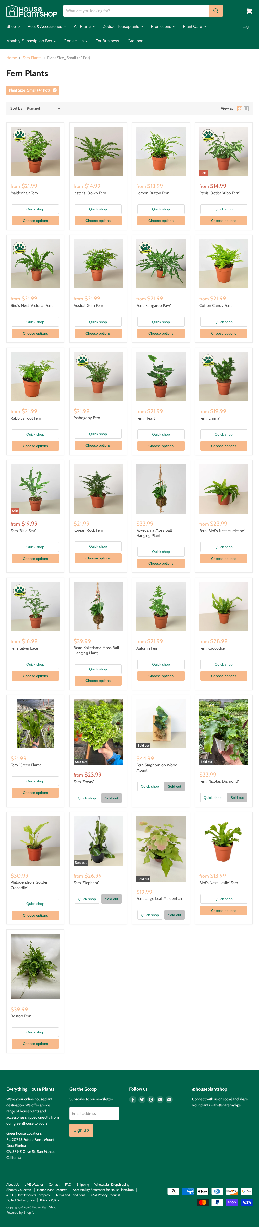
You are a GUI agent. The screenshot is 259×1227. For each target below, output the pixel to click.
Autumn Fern (147, 648)
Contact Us (74, 41)
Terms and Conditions (70, 1195)
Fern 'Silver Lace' (25, 648)
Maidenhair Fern (24, 193)
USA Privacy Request (105, 1195)
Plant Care (193, 26)
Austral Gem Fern (88, 305)
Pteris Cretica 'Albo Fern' (219, 193)
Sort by (16, 108)
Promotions (161, 26)
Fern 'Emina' (209, 418)
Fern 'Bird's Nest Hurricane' (222, 530)
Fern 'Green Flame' (26, 765)
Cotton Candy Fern (215, 305)
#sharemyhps (229, 1105)
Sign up (81, 1130)
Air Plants (83, 26)
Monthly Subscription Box (29, 41)
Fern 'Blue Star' (23, 530)
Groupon (135, 41)
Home (11, 58)
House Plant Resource (52, 1190)
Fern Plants (32, 58)
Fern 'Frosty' (84, 781)
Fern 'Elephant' (86, 882)
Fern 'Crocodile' (212, 648)
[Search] (216, 11)
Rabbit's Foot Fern (26, 418)
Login (247, 26)
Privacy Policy (49, 1200)
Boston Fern (21, 1016)
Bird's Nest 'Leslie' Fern (218, 882)
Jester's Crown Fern (90, 193)
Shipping (83, 1184)
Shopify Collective (19, 1190)
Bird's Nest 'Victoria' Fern (32, 305)
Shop (11, 26)
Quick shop (35, 209)
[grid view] (239, 108)
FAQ (68, 1184)
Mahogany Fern (87, 417)
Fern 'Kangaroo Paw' (153, 305)
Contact (54, 1184)
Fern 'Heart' (146, 418)
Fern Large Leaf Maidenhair (159, 898)
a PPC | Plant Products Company (28, 1195)
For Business (107, 41)
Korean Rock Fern (88, 530)
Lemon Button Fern (152, 193)
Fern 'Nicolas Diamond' (219, 781)
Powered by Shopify (20, 1212)
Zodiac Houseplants (121, 26)
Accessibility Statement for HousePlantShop (103, 1190)
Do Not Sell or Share (20, 1200)
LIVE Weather (34, 1184)
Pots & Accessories (45, 26)
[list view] (246, 108)
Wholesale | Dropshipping (111, 1184)
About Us (12, 1184)
